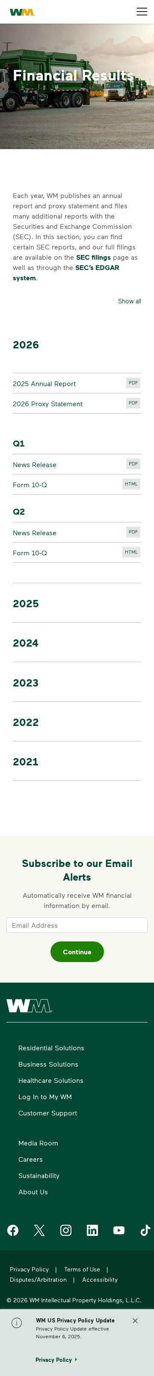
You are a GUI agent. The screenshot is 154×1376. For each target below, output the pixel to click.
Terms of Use (82, 1269)
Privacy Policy (29, 1269)
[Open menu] (142, 12)
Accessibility (100, 1279)
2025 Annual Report (77, 384)
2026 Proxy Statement (77, 404)
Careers (30, 1159)
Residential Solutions (51, 1047)
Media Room (38, 1143)
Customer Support (47, 1113)
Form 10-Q (77, 485)
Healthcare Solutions (50, 1080)
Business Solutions (48, 1064)
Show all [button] (129, 301)
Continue (77, 951)
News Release (77, 465)
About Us (33, 1191)
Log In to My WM (45, 1096)
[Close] (135, 1321)
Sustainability (38, 1175)
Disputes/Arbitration (38, 1279)
